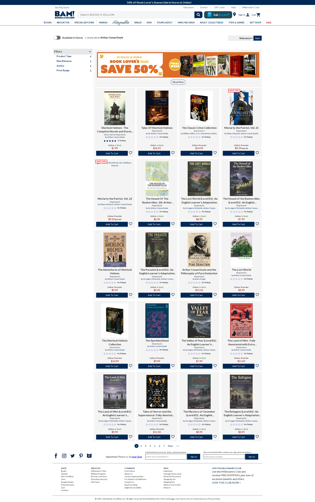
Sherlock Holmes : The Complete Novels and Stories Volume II (115, 129)
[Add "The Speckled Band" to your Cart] (157, 366)
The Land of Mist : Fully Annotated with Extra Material (241, 342)
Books (64, 471)
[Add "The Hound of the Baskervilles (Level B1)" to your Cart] (241, 224)
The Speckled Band (157, 340)
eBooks (64, 474)
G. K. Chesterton (203, 133)
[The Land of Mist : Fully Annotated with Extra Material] (241, 321)
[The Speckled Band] (157, 321)
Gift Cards (219, 7)
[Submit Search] (198, 15)
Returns (167, 487)
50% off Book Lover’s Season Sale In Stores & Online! (159, 2)
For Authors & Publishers (136, 479)
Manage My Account (172, 474)
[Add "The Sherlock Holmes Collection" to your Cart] (114, 366)
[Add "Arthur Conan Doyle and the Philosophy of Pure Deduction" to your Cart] (199, 295)
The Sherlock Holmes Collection (115, 342)
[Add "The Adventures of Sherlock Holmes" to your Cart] (114, 295)
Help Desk (168, 471)
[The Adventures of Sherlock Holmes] (115, 250)
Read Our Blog (131, 485)
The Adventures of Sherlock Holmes (115, 271)
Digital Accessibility (133, 487)
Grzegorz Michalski (193, 208)
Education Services (99, 479)
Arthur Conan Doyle (116, 137)
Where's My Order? (172, 485)
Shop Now (178, 82)
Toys (63, 487)
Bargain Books (67, 482)
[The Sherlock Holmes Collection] (114, 321)
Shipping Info (169, 482)
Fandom (64, 490)
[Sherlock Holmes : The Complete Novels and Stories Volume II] (115, 108)
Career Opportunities (134, 476)
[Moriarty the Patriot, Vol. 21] (241, 108)
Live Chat (137, 456)
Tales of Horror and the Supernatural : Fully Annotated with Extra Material (157, 413)
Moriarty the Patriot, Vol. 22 (115, 198)
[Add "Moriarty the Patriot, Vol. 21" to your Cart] (241, 153)
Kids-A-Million (67, 476)
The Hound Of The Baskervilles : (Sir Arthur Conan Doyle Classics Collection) (157, 200)
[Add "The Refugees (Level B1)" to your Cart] (241, 437)
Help (233, 7)
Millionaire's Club (250, 7)
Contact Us (129, 482)
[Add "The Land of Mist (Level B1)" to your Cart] (114, 437)
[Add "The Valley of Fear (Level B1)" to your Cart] (199, 366)
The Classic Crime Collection (199, 127)
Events (204, 7)
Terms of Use (186, 499)
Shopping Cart (170, 479)
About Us (129, 474)
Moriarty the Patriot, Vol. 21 (241, 127)
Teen (63, 479)
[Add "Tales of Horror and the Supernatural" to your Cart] (157, 437)
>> (177, 445)
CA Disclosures (200, 499)
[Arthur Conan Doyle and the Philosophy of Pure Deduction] (199, 250)
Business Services (99, 476)
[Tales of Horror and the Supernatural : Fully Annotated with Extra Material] (157, 392)
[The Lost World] (241, 250)
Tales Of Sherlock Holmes (157, 127)
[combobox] (142, 15)
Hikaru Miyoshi (233, 133)
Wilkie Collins (189, 133)
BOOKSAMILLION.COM (153, 499)
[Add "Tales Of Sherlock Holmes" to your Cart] (157, 153)
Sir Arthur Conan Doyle (158, 133)
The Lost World (241, 269)
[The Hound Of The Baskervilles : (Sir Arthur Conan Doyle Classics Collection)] (157, 179)
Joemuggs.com (172, 499)
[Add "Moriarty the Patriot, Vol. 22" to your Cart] (114, 224)
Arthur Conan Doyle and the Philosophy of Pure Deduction (199, 271)
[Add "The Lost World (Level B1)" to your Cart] (199, 224)
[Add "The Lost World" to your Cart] (241, 295)
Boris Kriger (200, 279)
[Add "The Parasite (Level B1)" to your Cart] (157, 295)
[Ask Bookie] (218, 14)
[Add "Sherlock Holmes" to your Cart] (114, 153)
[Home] (63, 15)
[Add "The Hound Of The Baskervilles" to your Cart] (157, 224)
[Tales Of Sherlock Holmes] (157, 108)
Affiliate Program (98, 474)
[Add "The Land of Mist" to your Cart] (241, 366)
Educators (189, 7)
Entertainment (67, 485)
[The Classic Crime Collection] (199, 108)
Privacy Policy (214, 499)
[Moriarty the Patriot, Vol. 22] (114, 179)
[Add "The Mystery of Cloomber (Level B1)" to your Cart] (199, 437)
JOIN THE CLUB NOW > (226, 482)
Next (170, 445)
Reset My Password (172, 476)
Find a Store (130, 471)
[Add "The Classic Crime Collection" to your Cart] (199, 153)
